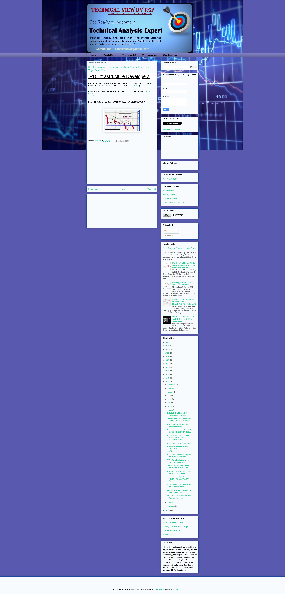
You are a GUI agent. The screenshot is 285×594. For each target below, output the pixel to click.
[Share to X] (124, 141)
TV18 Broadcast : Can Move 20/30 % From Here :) (178, 461)
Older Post (151, 189)
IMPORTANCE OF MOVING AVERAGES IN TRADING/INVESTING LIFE (184, 301)
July (169, 395)
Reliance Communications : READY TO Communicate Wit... (178, 448)
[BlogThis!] (121, 141)
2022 (167, 353)
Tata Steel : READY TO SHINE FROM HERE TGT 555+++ (179, 419)
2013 (167, 510)
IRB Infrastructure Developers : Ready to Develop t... (179, 425)
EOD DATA (167, 534)
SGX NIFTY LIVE (170, 198)
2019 (167, 363)
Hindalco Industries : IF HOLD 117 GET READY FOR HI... (179, 430)
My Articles (109, 55)
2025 (167, 342)
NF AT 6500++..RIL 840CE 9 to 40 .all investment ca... (179, 485)
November (172, 384)
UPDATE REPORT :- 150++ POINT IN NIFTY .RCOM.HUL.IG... (178, 437)
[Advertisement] (122, 166)
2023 (167, 349)
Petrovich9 (160, 589)
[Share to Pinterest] (128, 141)
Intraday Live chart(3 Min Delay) (175, 526)
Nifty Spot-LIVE (169, 194)
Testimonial (129, 55)
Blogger (175, 589)
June (170, 399)
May (169, 402)
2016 (167, 374)
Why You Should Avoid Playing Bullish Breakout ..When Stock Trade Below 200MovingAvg (184, 265)
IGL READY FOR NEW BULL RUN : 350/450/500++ (179, 472)
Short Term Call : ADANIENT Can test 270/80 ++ (179, 496)
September (172, 388)
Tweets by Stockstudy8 (171, 129)
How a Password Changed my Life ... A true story (179, 249)
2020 (167, 360)
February (171, 502)
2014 (167, 381)
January (171, 506)
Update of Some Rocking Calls (178, 443)
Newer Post (92, 189)
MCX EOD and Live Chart (173, 522)
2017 (167, 370)
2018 (167, 367)
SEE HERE (134, 86)
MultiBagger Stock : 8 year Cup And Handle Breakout (184, 283)
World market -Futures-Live (173, 202)
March (170, 410)
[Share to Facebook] (126, 141)
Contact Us (170, 55)
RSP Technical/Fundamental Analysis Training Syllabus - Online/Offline (183, 318)
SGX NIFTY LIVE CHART (173, 530)
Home (93, 55)
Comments (170, 235)
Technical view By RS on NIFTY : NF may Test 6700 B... (178, 478)
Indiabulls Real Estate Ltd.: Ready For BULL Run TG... (178, 414)
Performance (149, 55)
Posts (168, 230)
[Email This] (119, 141)
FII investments (168, 190)
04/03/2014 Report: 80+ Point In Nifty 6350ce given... (179, 491)
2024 (167, 345)
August (170, 392)
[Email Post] (115, 141)
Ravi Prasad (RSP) (170, 179)
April (170, 406)
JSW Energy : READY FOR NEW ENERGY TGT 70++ (178, 466)
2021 (167, 356)
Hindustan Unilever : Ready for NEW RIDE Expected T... (179, 455)
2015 (167, 378)
